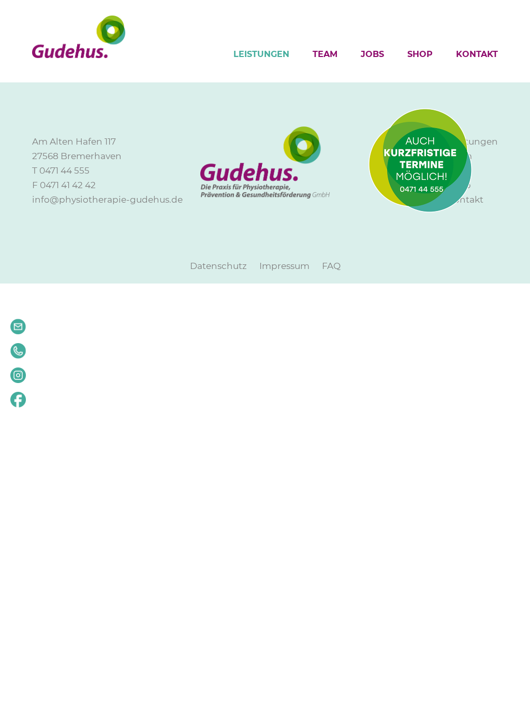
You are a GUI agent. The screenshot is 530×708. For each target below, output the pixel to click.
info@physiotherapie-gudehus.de (107, 199)
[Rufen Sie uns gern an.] (18, 355)
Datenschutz (218, 266)
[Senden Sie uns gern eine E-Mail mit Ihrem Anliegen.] (18, 330)
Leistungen (261, 54)
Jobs (372, 54)
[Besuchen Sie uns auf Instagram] (18, 379)
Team (325, 54)
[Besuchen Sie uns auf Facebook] (18, 404)
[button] (18, 351)
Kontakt (477, 54)
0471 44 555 (64, 170)
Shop (420, 54)
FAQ (331, 266)
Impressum (284, 266)
